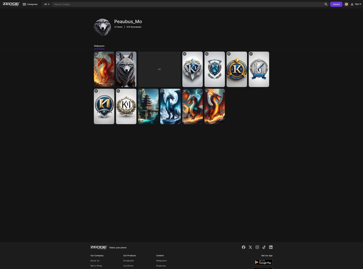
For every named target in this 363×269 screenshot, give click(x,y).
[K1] (192, 69)
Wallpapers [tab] (99, 46)
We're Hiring (96, 265)
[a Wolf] (126, 69)
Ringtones (161, 265)
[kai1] (259, 69)
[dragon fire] (192, 106)
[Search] (326, 4)
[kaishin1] (126, 106)
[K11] (237, 69)
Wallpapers (161, 260)
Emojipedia (128, 260)
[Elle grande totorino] (104, 69)
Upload (336, 4)
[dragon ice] (170, 106)
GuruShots (128, 265)
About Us (94, 260)
